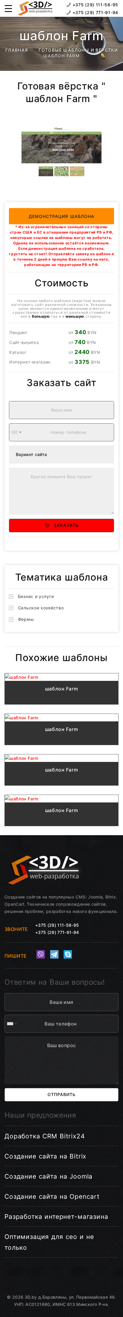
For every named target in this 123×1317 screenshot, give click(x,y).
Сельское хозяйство (41, 607)
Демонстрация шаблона (62, 216)
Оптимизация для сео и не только (49, 1242)
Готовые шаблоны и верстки (78, 50)
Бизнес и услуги (36, 596)
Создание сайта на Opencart (52, 1196)
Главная (16, 50)
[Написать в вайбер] (40, 954)
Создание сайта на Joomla (48, 1176)
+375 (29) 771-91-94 (94, 12)
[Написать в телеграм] (54, 954)
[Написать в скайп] (67, 954)
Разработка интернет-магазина (56, 1216)
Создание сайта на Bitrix (45, 1156)
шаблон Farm (61, 689)
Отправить (61, 1094)
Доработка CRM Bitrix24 (44, 1136)
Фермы (26, 619)
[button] (8, 8)
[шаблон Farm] (61, 677)
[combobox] (16, 432)
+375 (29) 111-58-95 (94, 4)
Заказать (64, 525)
